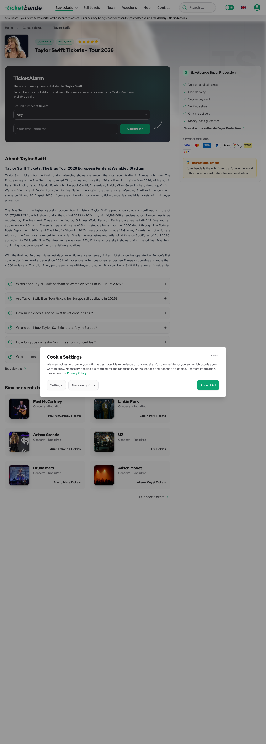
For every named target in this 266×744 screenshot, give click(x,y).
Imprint (215, 355)
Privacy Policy (76, 373)
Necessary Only (83, 385)
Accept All (208, 385)
